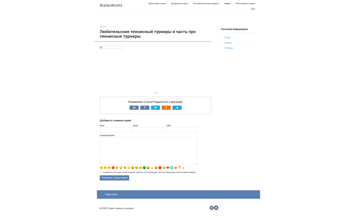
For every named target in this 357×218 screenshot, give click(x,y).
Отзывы (229, 48)
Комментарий (107, 135)
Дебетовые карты (157, 3)
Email (135, 125)
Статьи (228, 42)
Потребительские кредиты (206, 3)
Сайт (168, 125)
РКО (253, 9)
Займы (227, 3)
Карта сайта (111, 194)
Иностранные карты (245, 3)
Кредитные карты (179, 3)
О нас (227, 37)
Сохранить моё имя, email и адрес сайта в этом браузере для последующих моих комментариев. (149, 172)
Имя (102, 125)
